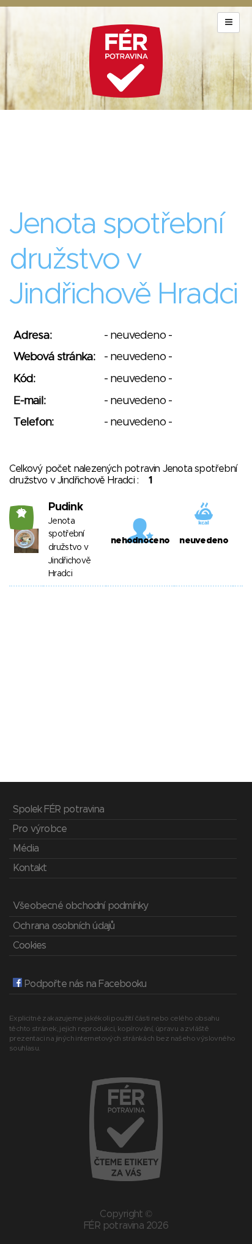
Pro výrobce (40, 829)
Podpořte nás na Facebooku (84, 984)
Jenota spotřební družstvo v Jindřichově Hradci (69, 547)
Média (26, 848)
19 (21, 512)
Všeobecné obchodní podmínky (80, 906)
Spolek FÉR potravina (58, 809)
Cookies (29, 945)
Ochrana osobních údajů (63, 926)
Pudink (65, 507)
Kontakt (29, 868)
